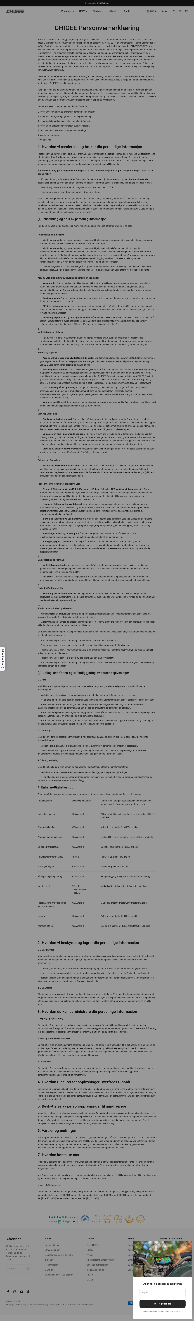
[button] (2, 659)
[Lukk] (186, 1246)
